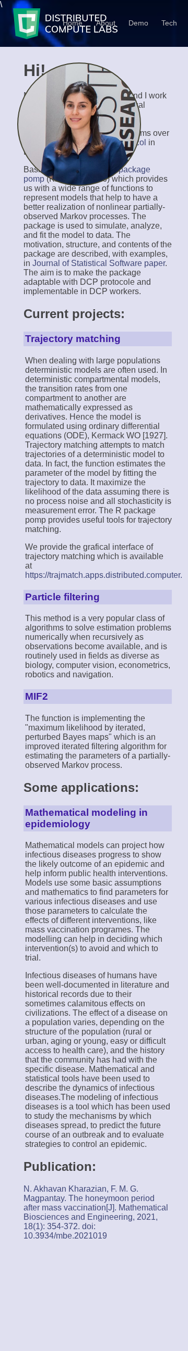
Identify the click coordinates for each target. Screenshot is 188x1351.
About (105, 23)
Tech (169, 23)
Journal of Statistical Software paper (98, 263)
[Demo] (160, 22)
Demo (138, 23)
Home (73, 23)
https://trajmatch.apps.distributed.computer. (103, 575)
